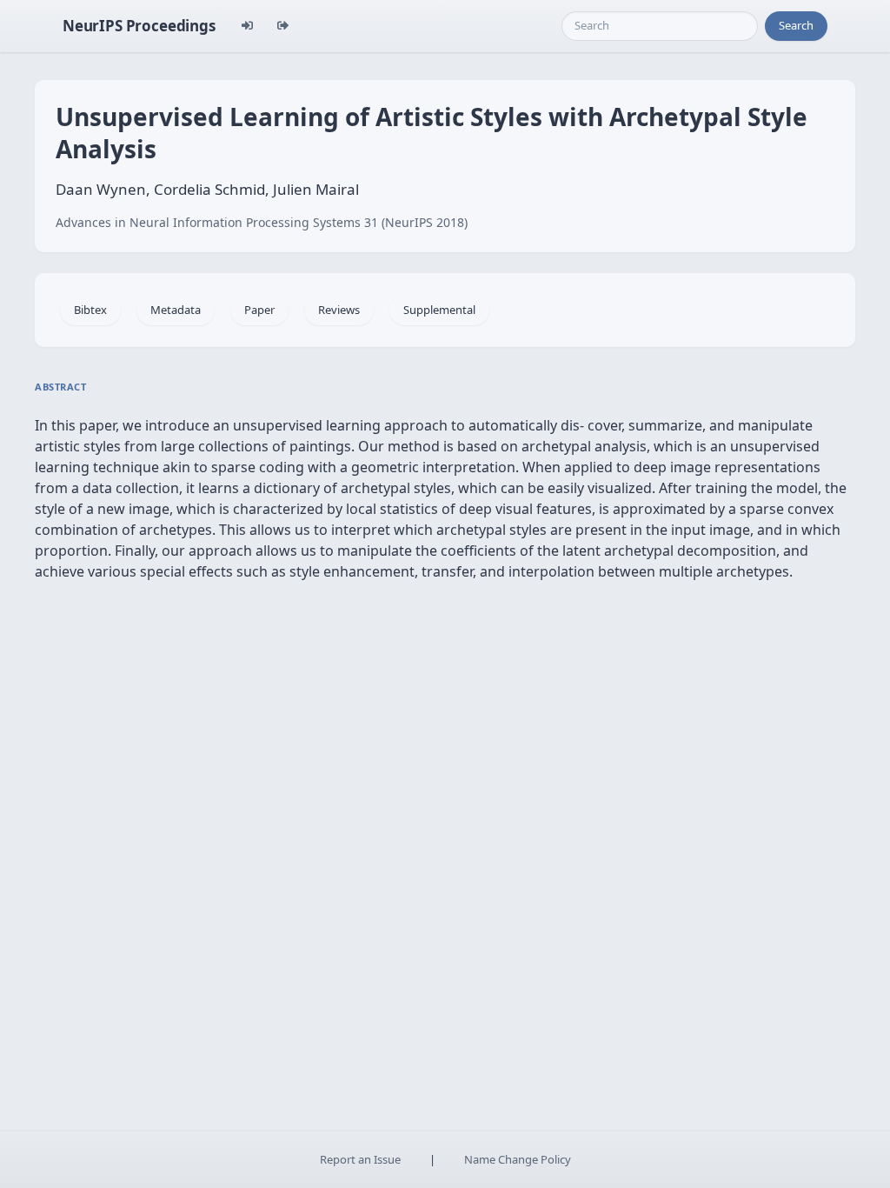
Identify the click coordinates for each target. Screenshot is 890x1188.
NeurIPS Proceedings (139, 26)
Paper (259, 309)
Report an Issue (360, 1159)
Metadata (175, 309)
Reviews (339, 309)
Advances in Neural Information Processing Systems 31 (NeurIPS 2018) (262, 222)
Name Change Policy (517, 1159)
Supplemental (439, 309)
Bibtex (90, 309)
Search (796, 25)
